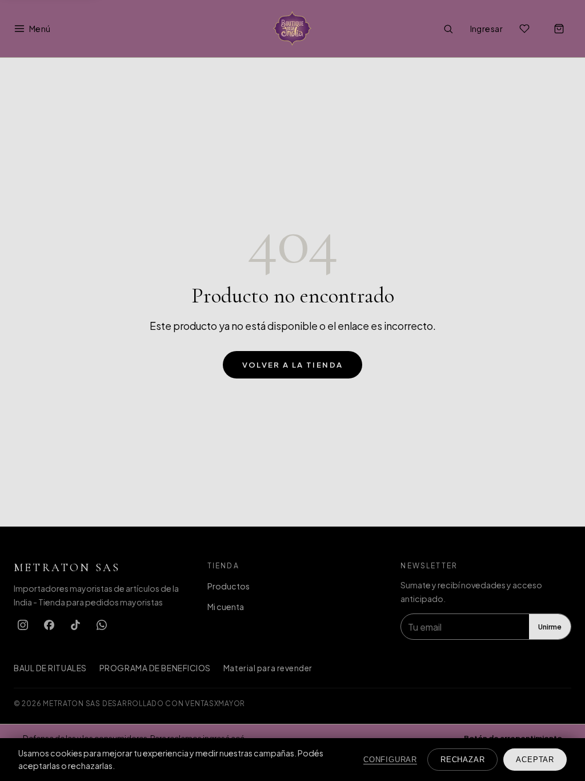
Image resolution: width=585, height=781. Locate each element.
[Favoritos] (524, 28)
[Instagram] (22, 624)
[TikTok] (75, 624)
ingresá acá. (224, 738)
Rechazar (462, 759)
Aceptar (535, 759)
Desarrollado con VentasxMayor (173, 703)
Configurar (390, 759)
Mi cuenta (225, 606)
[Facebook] (49, 624)
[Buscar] (448, 28)
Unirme (550, 627)
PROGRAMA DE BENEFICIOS (155, 668)
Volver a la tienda (292, 364)
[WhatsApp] (101, 624)
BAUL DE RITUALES (50, 668)
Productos (228, 586)
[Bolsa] (558, 28)
